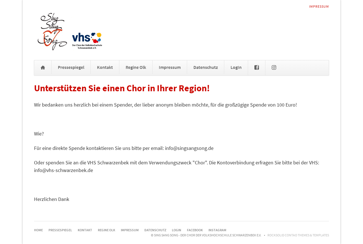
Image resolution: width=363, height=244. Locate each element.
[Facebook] (256, 67)
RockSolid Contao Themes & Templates (298, 235)
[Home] (42, 67)
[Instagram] (273, 67)
